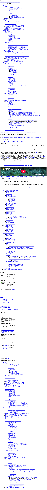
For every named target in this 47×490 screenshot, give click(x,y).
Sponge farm (10, 83)
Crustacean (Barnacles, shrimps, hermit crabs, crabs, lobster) (21, 114)
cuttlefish (7, 157)
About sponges (13, 15)
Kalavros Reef (13, 72)
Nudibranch (14, 260)
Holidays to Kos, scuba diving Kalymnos (14, 61)
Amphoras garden (12, 64)
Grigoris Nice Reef (10, 227)
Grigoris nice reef (11, 95)
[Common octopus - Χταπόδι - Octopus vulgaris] (11, 137)
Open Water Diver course (10, 24)
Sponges (10, 128)
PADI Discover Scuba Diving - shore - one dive (18, 47)
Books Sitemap (8, 18)
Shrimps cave (11, 82)
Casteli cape (13, 70)
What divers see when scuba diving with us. (14, 29)
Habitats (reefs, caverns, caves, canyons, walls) (15, 100)
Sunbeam (10, 105)
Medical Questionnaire (13, 22)
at (3, 302)
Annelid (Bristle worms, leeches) (15, 109)
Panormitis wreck (11, 79)
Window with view (12, 99)
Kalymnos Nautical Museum (16, 53)
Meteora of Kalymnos (12, 96)
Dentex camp (11, 94)
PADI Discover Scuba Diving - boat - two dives (18, 46)
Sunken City (10, 84)
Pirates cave (10, 103)
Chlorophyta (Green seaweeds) (17, 125)
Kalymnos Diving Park (13, 69)
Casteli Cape (12, 198)
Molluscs (10, 119)
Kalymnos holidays (7, 50)
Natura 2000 (10, 77)
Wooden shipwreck (12, 92)
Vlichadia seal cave (12, 106)
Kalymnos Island (9, 51)
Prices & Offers (6, 30)
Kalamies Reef (13, 71)
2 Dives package (11, 34)
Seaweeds (10, 124)
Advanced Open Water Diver (14, 38)
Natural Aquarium (11, 78)
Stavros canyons (11, 104)
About (6, 6)
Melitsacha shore (11, 75)
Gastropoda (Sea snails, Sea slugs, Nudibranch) (20, 122)
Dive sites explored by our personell (13, 63)
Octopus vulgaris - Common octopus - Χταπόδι (13, 141)
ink (36, 152)
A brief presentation (12, 55)
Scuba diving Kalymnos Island (12, 60)
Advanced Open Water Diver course (13, 28)
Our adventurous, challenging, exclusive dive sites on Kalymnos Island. (15, 187)
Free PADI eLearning (10, 31)
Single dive (10, 41)
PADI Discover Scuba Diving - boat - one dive (18, 45)
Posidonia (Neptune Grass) (14, 123)
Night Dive (10, 39)
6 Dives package (11, 36)
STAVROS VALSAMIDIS (10, 101)
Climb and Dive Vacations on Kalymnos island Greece (17, 56)
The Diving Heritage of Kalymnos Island (16, 52)
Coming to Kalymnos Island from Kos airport (14, 57)
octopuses (42, 156)
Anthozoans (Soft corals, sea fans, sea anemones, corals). (22, 112)
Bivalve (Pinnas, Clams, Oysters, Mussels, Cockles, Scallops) (23, 120)
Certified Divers (6, 27)
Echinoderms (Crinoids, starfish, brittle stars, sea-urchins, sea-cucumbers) (24, 115)
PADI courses (11, 10)
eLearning (12, 11)
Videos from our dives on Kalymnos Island (14, 130)
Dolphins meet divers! (15, 16)
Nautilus (25, 157)
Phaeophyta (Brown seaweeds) (17, 126)
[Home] (2, 1)
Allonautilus (32, 157)
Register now (6, 345)
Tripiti (11, 73)
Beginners (5, 19)
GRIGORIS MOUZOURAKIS (11, 93)
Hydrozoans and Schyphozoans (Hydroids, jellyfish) (21, 113)
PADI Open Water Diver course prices (16, 48)
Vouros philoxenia (12, 91)
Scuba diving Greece (10, 59)
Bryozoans (10, 110)
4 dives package (11, 35)
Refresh (9, 40)
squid (1, 157)
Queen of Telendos (12, 81)
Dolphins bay (11, 66)
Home (4, 5)
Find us (1, 297)
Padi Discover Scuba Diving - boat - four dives (18, 49)
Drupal (7, 358)
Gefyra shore (10, 68)
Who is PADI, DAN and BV (16, 8)
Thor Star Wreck (11, 88)
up (28, 176)
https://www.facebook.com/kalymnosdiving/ (9, 309)
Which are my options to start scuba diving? (14, 26)
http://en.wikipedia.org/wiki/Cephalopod (14, 163)
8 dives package (11, 37)
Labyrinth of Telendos (12, 74)
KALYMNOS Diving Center (14, 7)
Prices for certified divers (10, 32)
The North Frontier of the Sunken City (18, 85)
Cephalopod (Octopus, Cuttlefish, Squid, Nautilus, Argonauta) (23, 121)
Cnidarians (10, 111)
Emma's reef (10, 67)
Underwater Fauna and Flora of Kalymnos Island (15, 108)
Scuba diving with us (12, 9)
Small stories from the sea (13, 14)
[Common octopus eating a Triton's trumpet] (31, 137)
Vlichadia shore (11, 89)
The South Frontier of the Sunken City (18, 87)
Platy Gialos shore (12, 80)
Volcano (9, 90)
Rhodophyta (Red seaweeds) (16, 127)
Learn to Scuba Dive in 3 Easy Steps (16, 25)
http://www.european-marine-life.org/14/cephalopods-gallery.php (18, 165)
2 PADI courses (11, 43)
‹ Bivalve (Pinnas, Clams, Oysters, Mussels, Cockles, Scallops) (14, 176)
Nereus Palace (11, 98)
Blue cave (10, 102)
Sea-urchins (13, 116)
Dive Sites (5, 62)
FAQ (11, 13)
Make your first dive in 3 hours (14, 21)
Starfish (12, 117)
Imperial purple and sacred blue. (17, 17)
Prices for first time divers (10, 42)
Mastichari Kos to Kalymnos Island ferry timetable (16, 58)
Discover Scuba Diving (10, 20)
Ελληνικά (15, 178)
